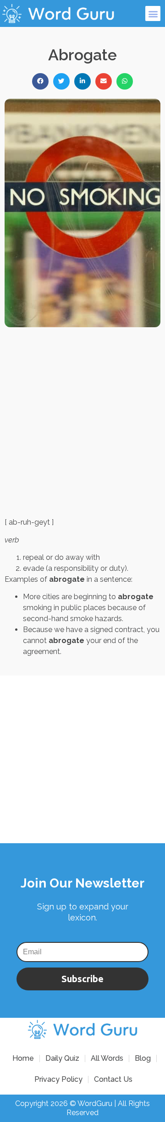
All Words (107, 1058)
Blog (143, 1058)
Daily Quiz (62, 1058)
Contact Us (113, 1079)
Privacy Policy (58, 1079)
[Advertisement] (82, 422)
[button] (152, 13)
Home (23, 1058)
